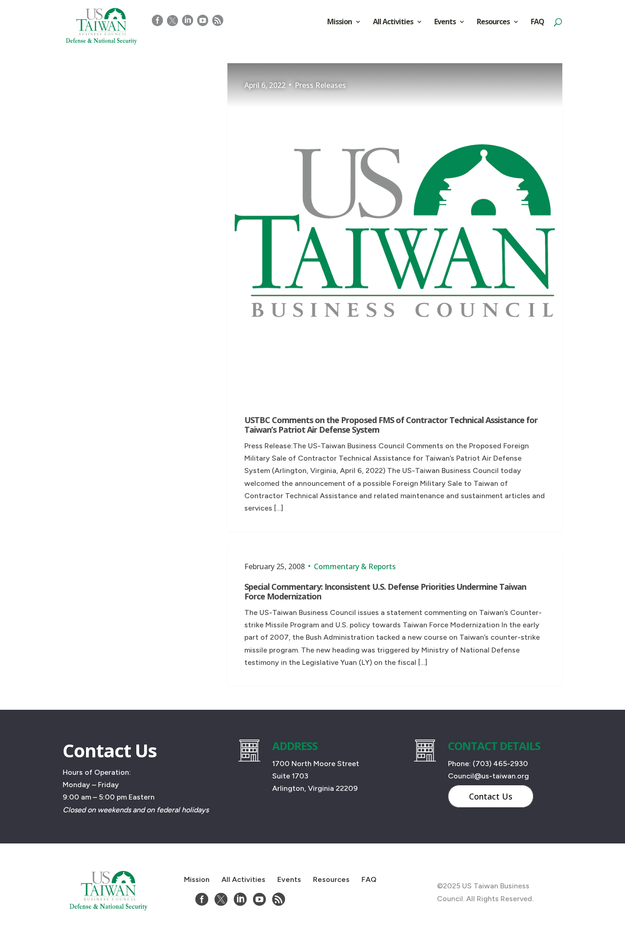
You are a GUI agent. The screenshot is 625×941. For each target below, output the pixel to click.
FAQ (537, 22)
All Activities (393, 22)
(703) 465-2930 (500, 763)
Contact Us (490, 796)
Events (445, 22)
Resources (493, 22)
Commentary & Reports (355, 566)
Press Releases (320, 85)
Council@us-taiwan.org (488, 776)
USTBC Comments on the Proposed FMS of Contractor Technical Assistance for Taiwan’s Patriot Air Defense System (391, 424)
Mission (339, 22)
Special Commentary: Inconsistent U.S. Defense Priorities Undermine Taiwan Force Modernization (385, 591)
